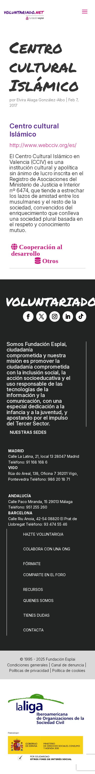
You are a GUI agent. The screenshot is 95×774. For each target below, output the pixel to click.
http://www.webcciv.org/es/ (43, 145)
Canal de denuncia (67, 665)
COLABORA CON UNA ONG (46, 549)
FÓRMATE (32, 563)
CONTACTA (33, 630)
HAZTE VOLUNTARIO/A (43, 534)
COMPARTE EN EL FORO (44, 574)
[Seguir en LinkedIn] (68, 316)
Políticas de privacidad (29, 670)
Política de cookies (68, 670)
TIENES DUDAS (36, 615)
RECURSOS (33, 589)
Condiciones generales (27, 665)
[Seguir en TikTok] (81, 316)
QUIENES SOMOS (38, 600)
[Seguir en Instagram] (54, 316)
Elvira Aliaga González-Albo (41, 100)
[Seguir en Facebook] (28, 316)
